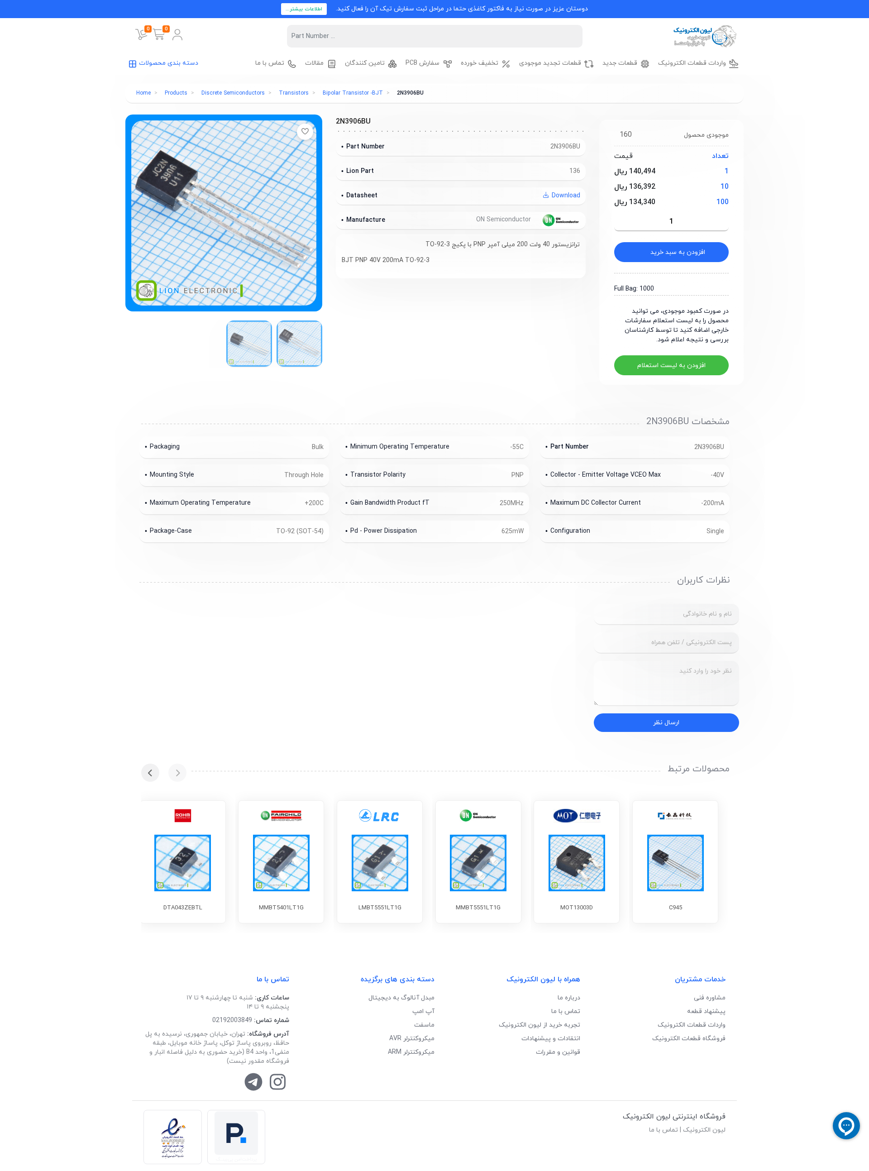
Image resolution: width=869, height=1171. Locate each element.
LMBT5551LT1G (379, 908)
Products (176, 93)
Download (565, 195)
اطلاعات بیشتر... (304, 9)
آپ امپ (423, 1011)
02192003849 (232, 1020)
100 (722, 202)
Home (143, 93)
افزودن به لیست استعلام (671, 365)
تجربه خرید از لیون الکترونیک (539, 1025)
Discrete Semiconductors (233, 93)
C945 (675, 908)
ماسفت (424, 1025)
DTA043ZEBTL (182, 908)
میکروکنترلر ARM (411, 1052)
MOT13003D (576, 908)
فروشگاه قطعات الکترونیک (689, 1038)
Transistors (294, 93)
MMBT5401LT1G (281, 908)
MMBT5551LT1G (478, 908)
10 (725, 187)
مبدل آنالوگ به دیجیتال (401, 998)
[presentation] (177, 773)
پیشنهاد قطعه (706, 1011)
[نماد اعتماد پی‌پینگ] (236, 1137)
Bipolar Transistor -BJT (353, 93)
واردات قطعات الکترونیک (692, 1025)
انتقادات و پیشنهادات (550, 1038)
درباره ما (569, 998)
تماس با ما (565, 1011)
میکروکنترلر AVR (411, 1038)
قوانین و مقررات (558, 1052)
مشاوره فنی (710, 998)
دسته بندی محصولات (168, 63)
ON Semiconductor (504, 219)
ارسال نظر (666, 722)
